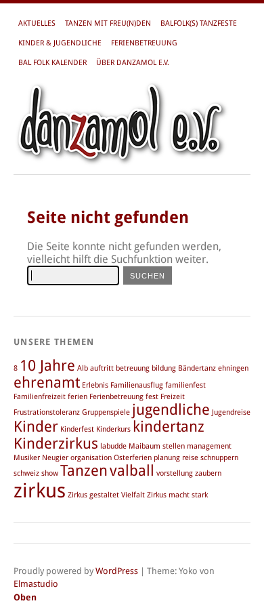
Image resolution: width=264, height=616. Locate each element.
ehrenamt (47, 382)
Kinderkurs (113, 429)
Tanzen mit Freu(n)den (108, 23)
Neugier (55, 457)
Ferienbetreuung (144, 43)
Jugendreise (231, 412)
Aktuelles (37, 23)
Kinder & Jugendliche (60, 43)
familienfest (185, 385)
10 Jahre (47, 365)
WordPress (116, 571)
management (209, 446)
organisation (91, 457)
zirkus (40, 490)
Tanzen (84, 470)
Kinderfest (77, 429)
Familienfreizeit (40, 396)
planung (167, 457)
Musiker (27, 457)
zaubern (208, 473)
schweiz (26, 473)
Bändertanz (197, 368)
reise (190, 457)
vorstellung (174, 473)
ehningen (233, 368)
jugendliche (171, 409)
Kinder (36, 426)
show (49, 473)
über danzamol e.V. (132, 62)
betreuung (133, 368)
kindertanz (168, 426)
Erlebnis (95, 385)
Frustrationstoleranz (47, 412)
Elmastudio (36, 584)
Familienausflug (136, 385)
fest (152, 396)
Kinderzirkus (56, 443)
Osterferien (133, 457)
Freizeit (172, 396)
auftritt (102, 368)
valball (132, 470)
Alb (82, 368)
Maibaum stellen (157, 446)
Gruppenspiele (106, 412)
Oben (25, 597)
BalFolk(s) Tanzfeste (198, 23)
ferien (77, 396)
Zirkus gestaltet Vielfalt (106, 495)
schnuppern (219, 457)
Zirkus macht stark (177, 495)
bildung (164, 368)
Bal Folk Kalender (52, 62)
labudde (113, 446)
